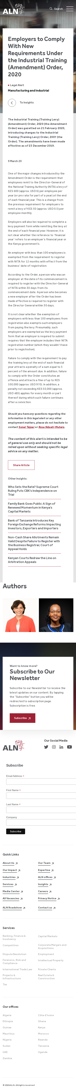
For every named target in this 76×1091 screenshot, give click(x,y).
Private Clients (47, 969)
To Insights (27, 102)
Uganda (42, 1052)
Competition (11, 945)
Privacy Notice (47, 898)
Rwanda (43, 1039)
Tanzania (43, 1045)
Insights (43, 884)
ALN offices (45, 877)
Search (58, 8)
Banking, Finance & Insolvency (14, 937)
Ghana (42, 1021)
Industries (9, 877)
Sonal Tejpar (26, 427)
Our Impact (10, 870)
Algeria (7, 1015)
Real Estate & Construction (46, 977)
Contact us (45, 907)
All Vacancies (11, 898)
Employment (46, 954)
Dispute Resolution (14, 954)
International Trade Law (17, 969)
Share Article (21, 465)
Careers (43, 891)
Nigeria (7, 1039)
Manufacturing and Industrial (28, 90)
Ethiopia (8, 1021)
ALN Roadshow (12, 907)
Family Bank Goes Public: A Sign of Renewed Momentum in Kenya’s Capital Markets (31, 507)
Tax (5, 984)
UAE (5, 1052)
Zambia (7, 1058)
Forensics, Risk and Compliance (14, 961)
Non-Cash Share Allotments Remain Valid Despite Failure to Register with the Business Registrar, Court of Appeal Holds (34, 543)
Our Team (44, 863)
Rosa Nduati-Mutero (52, 427)
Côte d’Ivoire (46, 1015)
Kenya (41, 1027)
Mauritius (8, 1033)
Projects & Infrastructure (12, 977)
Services (8, 884)
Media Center (11, 891)
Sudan (6, 1045)
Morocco (43, 1033)
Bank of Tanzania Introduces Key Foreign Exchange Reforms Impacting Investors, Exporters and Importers (34, 524)
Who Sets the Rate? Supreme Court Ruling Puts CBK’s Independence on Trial (33, 491)
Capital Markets (47, 936)
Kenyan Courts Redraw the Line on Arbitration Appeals (32, 560)
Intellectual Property (50, 960)
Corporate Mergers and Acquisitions (52, 946)
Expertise (44, 870)
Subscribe (20, 718)
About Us (8, 863)
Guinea (7, 1027)
